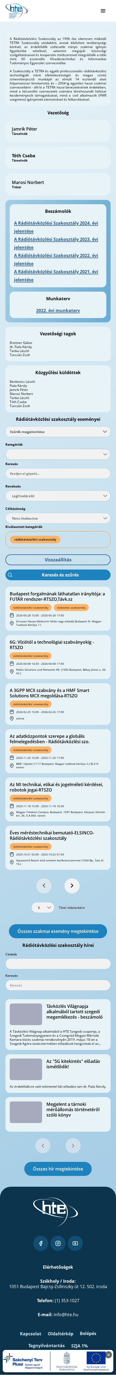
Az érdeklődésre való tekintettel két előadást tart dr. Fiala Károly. (58, 1086)
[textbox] (58, 473)
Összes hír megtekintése (58, 1169)
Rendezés (13, 486)
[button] (58, 559)
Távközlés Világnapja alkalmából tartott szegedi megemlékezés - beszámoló (74, 1012)
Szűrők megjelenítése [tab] (27, 431)
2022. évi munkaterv (58, 310)
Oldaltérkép (60, 1333)
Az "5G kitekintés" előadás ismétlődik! (73, 1064)
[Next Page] (72, 885)
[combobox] (58, 454)
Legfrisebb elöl (23, 496)
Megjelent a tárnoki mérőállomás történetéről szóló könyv (73, 1109)
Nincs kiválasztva (25, 518)
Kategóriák (14, 444)
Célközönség (15, 509)
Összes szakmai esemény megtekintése (58, 931)
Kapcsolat (30, 1333)
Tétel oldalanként (72, 908)
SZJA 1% (79, 1346)
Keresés (11, 464)
